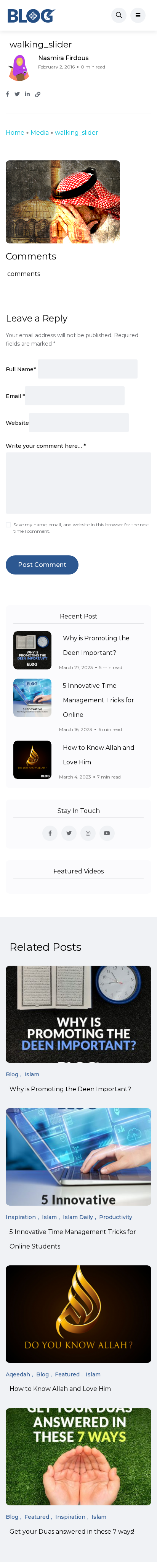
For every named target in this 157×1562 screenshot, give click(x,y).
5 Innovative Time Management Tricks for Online (98, 700)
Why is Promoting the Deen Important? (70, 1089)
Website (17, 422)
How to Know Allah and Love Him (60, 1389)
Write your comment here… (46, 445)
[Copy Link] (37, 94)
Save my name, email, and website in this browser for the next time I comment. (81, 528)
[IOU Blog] (32, 15)
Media (39, 132)
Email (15, 396)
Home (15, 132)
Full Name (21, 369)
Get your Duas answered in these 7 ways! (72, 1531)
